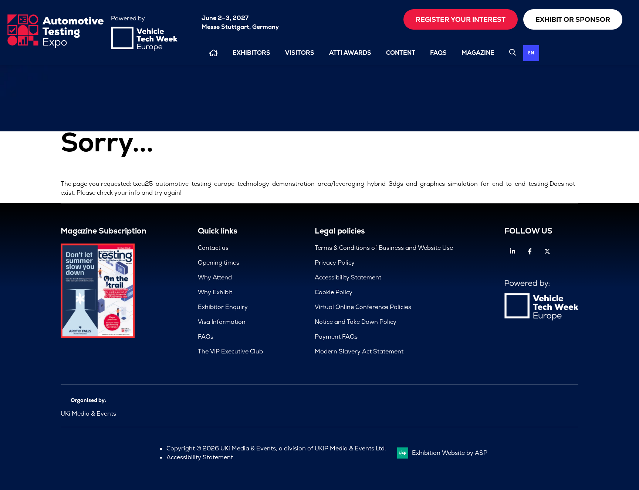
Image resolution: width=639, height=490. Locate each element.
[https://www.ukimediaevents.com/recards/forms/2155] (98, 336)
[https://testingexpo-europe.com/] (55, 46)
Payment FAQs (336, 336)
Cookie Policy (333, 292)
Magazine (478, 53)
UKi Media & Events (88, 413)
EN (531, 53)
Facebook (530, 251)
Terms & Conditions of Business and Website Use (384, 248)
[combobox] (531, 53)
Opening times (218, 262)
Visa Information (222, 322)
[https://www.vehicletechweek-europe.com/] (144, 49)
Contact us (213, 248)
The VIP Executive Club (230, 351)
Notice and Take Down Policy (355, 322)
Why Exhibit (215, 292)
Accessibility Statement (348, 277)
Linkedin (512, 251)
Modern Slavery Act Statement (359, 351)
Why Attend (215, 277)
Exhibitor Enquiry (223, 307)
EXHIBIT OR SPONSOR (572, 19)
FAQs (438, 53)
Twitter (547, 251)
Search (512, 52)
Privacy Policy (335, 262)
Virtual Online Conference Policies (363, 307)
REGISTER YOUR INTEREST (461, 19)
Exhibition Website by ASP (449, 453)
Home (213, 53)
